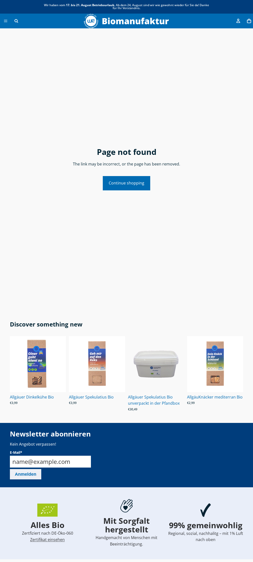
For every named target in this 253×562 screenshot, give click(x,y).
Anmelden (25, 474)
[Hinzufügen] (58, 384)
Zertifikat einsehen (47, 539)
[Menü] (5, 21)
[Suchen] (16, 21)
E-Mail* (16, 452)
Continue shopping (126, 183)
